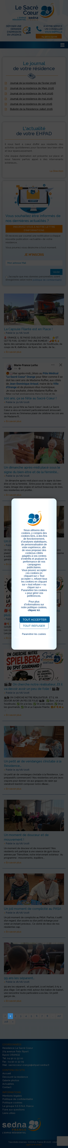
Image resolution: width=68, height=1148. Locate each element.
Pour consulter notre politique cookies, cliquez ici (34, 638)
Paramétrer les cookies (34, 634)
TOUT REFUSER (34, 625)
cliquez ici (34, 610)
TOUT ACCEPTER (34, 619)
